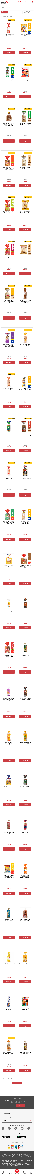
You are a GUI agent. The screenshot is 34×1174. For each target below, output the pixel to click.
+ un (9, 56)
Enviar (20, 1105)
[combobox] (17, 7)
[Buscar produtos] (31, 7)
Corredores (17, 1173)
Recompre (24, 1173)
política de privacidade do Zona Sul (19, 1102)
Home (3, 1173)
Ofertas (10, 1173)
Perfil (31, 1173)
